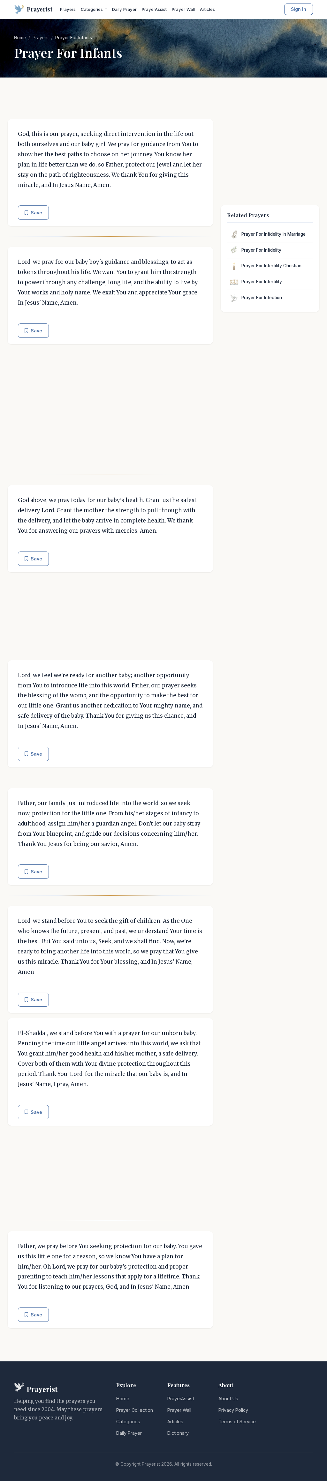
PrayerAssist (154, 9)
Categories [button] (92, 9)
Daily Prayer (124, 9)
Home (20, 37)
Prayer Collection (134, 1410)
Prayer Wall (183, 9)
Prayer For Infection (261, 297)
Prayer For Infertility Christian (271, 265)
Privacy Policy (233, 1410)
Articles (207, 9)
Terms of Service (237, 1421)
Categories (128, 1421)
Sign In (298, 9)
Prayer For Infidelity (261, 250)
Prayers (68, 9)
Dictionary (178, 1433)
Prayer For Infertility (261, 281)
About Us (228, 1398)
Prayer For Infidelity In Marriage (273, 234)
